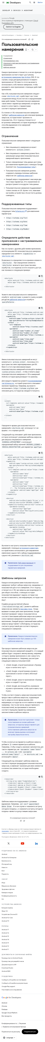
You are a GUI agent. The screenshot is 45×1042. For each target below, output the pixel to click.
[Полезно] (29, 39)
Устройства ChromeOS (9, 914)
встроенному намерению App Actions (16, 77)
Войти (40, 2)
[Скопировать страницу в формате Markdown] (33, 49)
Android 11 (5, 949)
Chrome (4, 1006)
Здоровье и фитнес (8, 889)
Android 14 (5, 939)
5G (3, 899)
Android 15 (5, 936)
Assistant (28, 10)
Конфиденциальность (9, 896)
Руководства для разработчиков (13, 961)
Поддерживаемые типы (26, 167)
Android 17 (5, 930)
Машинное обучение (9, 886)
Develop (6, 10)
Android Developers (8, 35)
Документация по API (9, 965)
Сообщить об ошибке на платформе (14, 980)
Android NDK (6, 971)
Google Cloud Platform (9, 1013)
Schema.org (19, 211)
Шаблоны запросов (24, 176)
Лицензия (22, 1023)
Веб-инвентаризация (25, 563)
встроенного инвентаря (29, 548)
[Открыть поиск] (30, 2)
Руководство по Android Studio (12, 958)
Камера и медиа (7, 892)
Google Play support (8, 986)
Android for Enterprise (9, 857)
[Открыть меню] (3, 2)
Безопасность (6, 861)
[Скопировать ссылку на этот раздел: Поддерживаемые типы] (34, 204)
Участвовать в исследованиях (12, 990)
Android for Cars (7, 918)
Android (4, 854)
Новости (4, 867)
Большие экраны (7, 908)
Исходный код (7, 864)
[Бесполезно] (32, 39)
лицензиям (5, 831)
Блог (3, 871)
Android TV (5, 921)
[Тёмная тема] (39, 276)
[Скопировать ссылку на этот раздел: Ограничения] (20, 136)
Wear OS (5, 911)
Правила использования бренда (14, 1027)
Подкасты (5, 874)
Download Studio (7, 968)
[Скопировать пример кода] (42, 276)
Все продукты (7, 1016)
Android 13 (5, 943)
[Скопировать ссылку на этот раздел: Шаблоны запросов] (28, 578)
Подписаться (30, 1032)
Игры (3, 883)
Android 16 (5, 933)
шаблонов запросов (16, 115)
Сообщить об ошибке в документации (15, 983)
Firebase (4, 1009)
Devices (17, 10)
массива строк (26, 609)
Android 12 (5, 946)
